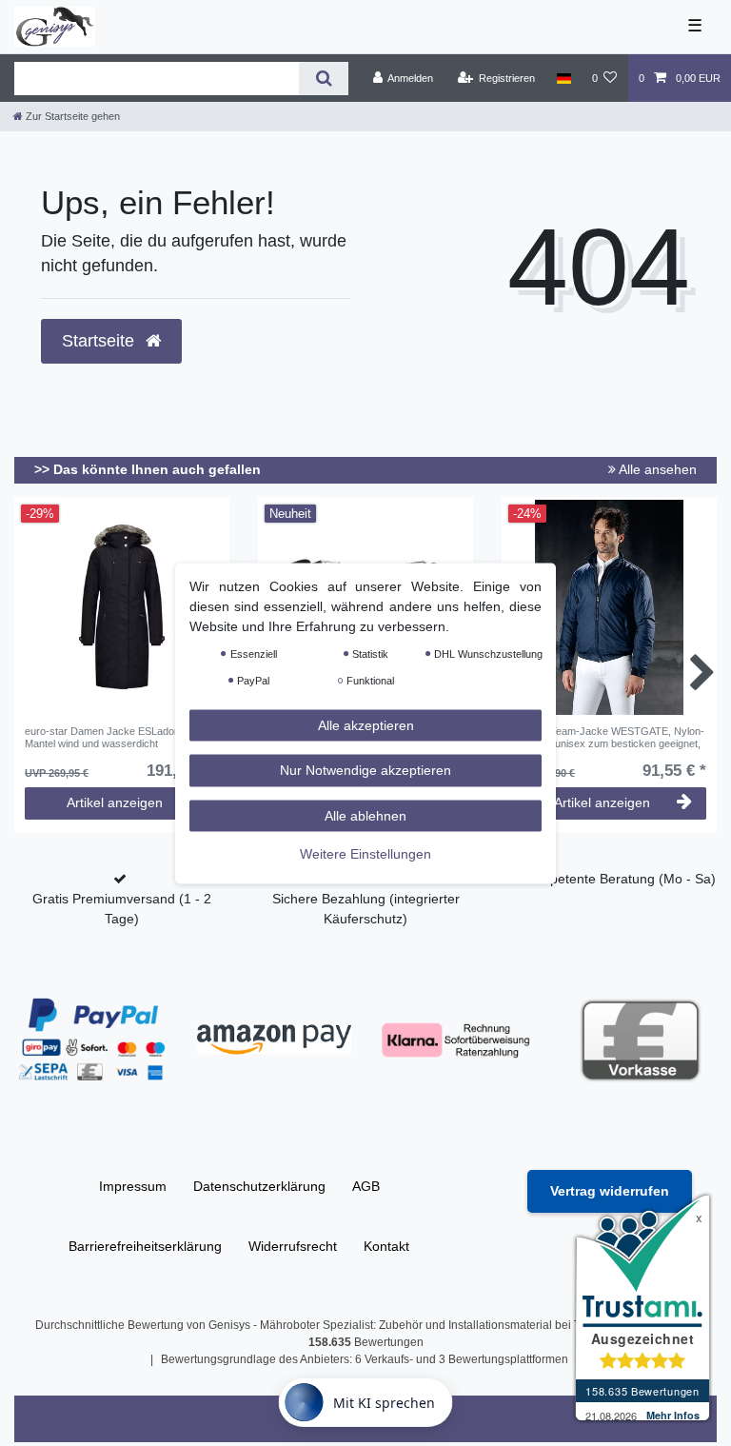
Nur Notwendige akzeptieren (365, 770)
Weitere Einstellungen (365, 854)
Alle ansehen (656, 469)
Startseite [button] (100, 340)
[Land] (563, 78)
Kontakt (386, 1246)
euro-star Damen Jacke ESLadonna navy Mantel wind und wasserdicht (121, 736)
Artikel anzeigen (115, 802)
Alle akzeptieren (366, 724)
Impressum (133, 1186)
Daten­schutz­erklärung (259, 1186)
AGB (366, 1186)
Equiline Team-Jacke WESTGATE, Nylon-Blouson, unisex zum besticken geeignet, (608, 736)
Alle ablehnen (365, 814)
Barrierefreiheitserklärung (145, 1246)
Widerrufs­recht (292, 1246)
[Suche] (323, 78)
